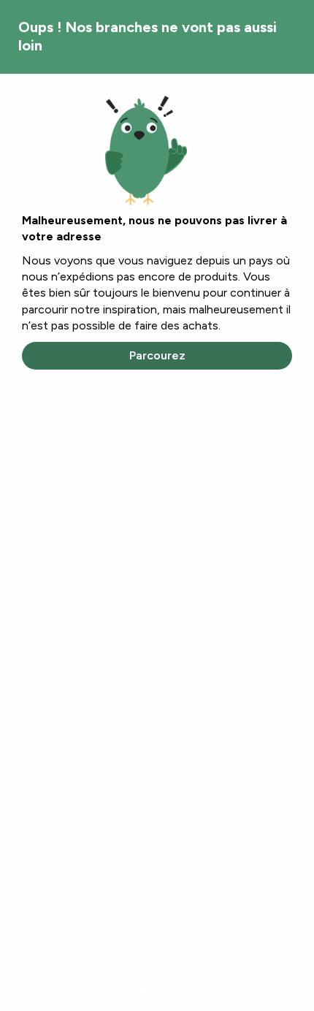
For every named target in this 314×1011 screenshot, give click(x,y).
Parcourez (157, 355)
